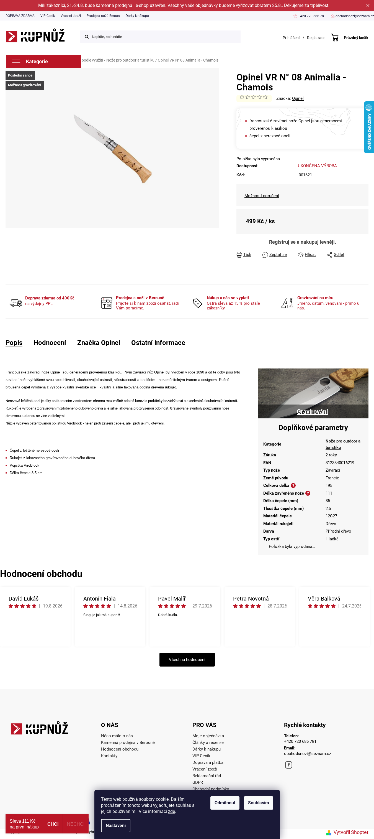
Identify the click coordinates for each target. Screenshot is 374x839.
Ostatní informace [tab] (158, 343)
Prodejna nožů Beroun (103, 16)
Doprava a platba (207, 762)
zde (171, 811)
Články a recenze (208, 742)
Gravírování (312, 411)
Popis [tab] (14, 343)
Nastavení (116, 825)
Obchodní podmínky (210, 789)
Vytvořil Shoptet (351, 832)
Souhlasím (258, 802)
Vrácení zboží (71, 16)
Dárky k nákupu (137, 16)
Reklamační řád (206, 775)
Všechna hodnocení (187, 659)
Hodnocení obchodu (119, 749)
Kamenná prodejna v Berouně (128, 742)
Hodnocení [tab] (49, 343)
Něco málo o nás (117, 735)
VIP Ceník (47, 16)
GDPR (197, 782)
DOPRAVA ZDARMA (20, 16)
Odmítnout (225, 802)
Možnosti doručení (261, 195)
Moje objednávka (208, 735)
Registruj (279, 242)
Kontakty (109, 755)
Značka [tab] (98, 343)
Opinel (298, 98)
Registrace (316, 37)
